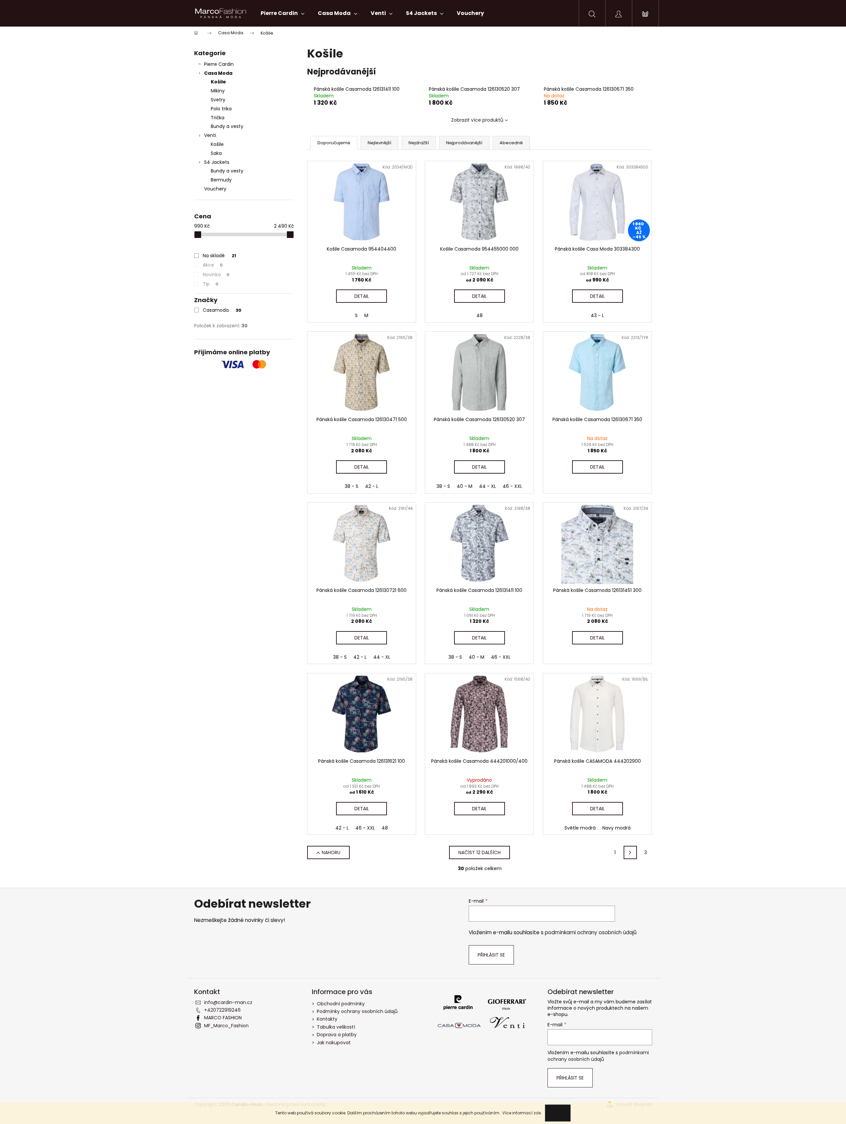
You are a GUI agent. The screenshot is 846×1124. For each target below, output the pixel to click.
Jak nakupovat (334, 1042)
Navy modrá (616, 828)
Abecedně (511, 143)
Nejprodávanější (464, 143)
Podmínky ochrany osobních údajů (357, 1011)
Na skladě (219, 255)
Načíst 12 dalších (479, 852)
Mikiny (218, 90)
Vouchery (215, 188)
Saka (216, 153)
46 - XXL (512, 486)
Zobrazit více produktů (477, 120)
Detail (361, 296)
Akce (213, 265)
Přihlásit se (491, 955)
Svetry (218, 99)
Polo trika (221, 108)
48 (479, 315)
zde (537, 1113)
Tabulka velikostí (336, 1027)
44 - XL (487, 486)
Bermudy (221, 179)
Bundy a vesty (227, 126)
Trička (217, 117)
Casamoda (222, 310)
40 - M (464, 486)
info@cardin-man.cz (228, 1002)
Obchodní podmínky (341, 1003)
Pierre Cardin (219, 64)
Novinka (216, 274)
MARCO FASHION (223, 1017)
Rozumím (557, 1113)
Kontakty (327, 1019)
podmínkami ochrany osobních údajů (591, 932)
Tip (210, 284)
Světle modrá (580, 828)
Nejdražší (419, 143)
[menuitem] (282, 13)
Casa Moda (218, 73)
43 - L (597, 315)
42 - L (371, 486)
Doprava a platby (337, 1034)
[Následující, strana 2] (630, 852)
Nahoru (331, 852)
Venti (210, 135)
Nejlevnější (379, 143)
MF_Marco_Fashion (226, 1025)
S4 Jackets (216, 162)
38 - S (351, 486)
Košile (218, 81)
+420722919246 (222, 1010)
